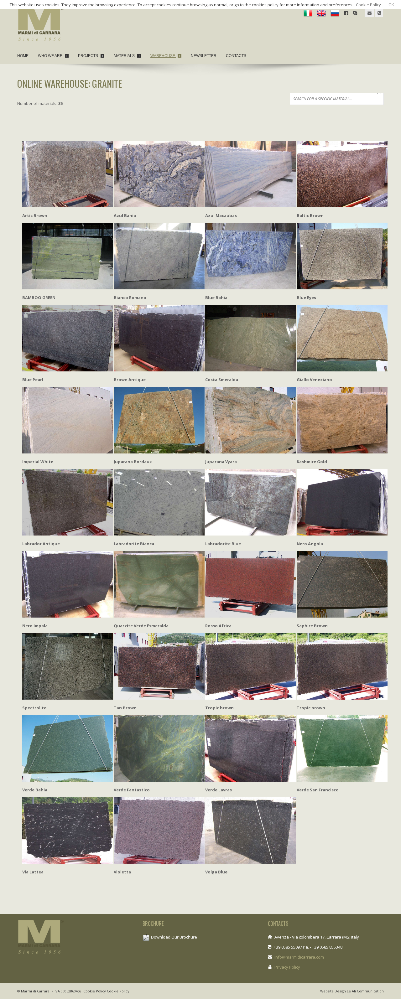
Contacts (236, 56)
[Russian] (335, 13)
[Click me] (369, 13)
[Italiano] (308, 13)
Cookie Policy (94, 991)
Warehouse (165, 56)
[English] (321, 13)
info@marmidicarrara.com (299, 957)
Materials (127, 56)
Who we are (53, 56)
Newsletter (203, 56)
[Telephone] (379, 13)
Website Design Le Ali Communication (352, 991)
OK (391, 5)
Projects (90, 56)
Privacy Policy (287, 967)
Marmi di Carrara (35, 991)
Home (23, 56)
